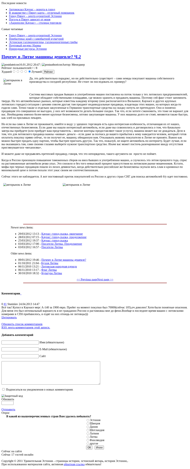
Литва (93, 436)
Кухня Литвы (49, 263)
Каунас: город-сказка (54, 240)
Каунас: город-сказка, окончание (62, 233)
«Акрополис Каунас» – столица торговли (35, 22)
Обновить (7, 399)
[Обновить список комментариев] (21, 293)
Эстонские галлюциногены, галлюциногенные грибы (43, 42)
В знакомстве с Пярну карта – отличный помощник (41, 12)
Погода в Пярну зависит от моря (29, 19)
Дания (94, 426)
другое (94, 443)
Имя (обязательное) (52, 342)
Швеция (95, 423)
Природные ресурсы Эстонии (28, 48)
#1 (5, 304)
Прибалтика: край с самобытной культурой (36, 38)
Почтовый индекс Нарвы (25, 45)
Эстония (95, 420)
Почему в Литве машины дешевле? (63, 259)
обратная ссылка (74, 464)
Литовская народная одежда (59, 266)
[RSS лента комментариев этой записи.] (20, 293)
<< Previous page (87, 279)
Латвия (94, 433)
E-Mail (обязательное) (53, 349)
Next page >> (105, 279)
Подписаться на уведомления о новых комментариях (39, 389)
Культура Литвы (51, 273)
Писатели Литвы (52, 247)
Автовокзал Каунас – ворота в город (32, 9)
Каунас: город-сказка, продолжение (63, 237)
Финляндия (97, 440)
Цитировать (9, 317)
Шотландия (97, 430)
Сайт (43, 356)
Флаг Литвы (49, 269)
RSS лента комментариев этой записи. (25, 327)
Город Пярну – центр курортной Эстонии (35, 16)
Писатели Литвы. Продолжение (61, 243)
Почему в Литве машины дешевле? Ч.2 (41, 56)
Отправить (8, 409)
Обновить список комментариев (21, 324)
